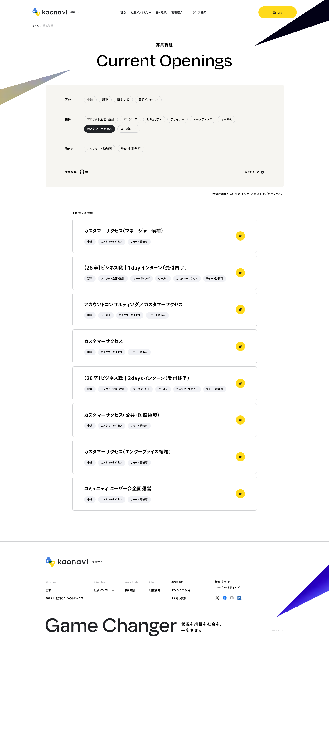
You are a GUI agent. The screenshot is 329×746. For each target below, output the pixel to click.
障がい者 (123, 99)
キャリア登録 (251, 194)
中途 (90, 99)
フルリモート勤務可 (99, 148)
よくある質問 (179, 598)
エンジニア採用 (180, 590)
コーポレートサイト (226, 587)
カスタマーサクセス (99, 128)
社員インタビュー (104, 590)
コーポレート (129, 128)
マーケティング (202, 119)
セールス (226, 119)
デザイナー (177, 119)
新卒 (105, 99)
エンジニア (130, 119)
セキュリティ (154, 119)
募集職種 (177, 582)
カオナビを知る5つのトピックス (64, 598)
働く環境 (130, 590)
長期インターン (148, 99)
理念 (48, 590)
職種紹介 (155, 590)
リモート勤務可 (131, 148)
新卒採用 (220, 581)
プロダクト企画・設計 (100, 119)
